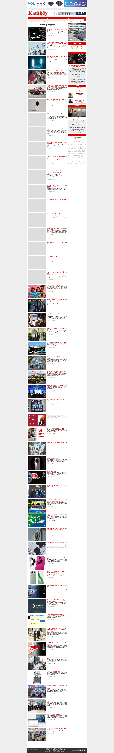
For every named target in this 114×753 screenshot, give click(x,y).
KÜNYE (39, 9)
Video (34, 20)
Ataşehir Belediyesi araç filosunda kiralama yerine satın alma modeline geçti (57, 372)
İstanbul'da (79, 146)
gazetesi (69, 151)
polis (85, 158)
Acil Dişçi (59, 752)
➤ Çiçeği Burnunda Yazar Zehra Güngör (77, 129)
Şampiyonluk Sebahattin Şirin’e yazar (79, 101)
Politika (64, 18)
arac (85, 148)
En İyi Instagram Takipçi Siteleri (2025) (55, 285)
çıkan (76, 161)
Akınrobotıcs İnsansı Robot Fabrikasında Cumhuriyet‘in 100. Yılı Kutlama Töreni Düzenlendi (57, 687)
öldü (73, 158)
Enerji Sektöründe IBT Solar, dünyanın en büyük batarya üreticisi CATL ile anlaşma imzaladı (57, 500)
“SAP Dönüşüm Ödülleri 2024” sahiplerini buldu (57, 385)
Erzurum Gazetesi (77, 140)
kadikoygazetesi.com (47, 749)
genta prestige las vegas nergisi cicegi (50, 751)
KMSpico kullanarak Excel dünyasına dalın (55, 614)
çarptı (74, 148)
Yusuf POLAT (79, 98)
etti (71, 158)
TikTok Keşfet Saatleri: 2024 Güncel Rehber (56, 399)
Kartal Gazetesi (77, 141)
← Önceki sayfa (31, 743)
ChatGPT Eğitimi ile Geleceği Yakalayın (55, 414)
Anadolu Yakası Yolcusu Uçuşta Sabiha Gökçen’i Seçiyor (47, 21)
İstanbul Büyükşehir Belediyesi (76, 144)
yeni (76, 148)
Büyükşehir (43, 18)
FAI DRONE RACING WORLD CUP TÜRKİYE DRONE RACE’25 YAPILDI (57, 186)
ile (69, 158)
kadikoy (79, 163)
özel (73, 165)
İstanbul (80, 153)
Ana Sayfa (50, 750)
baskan (85, 153)
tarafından (84, 146)
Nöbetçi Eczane (47, 9)
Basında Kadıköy (31, 18)
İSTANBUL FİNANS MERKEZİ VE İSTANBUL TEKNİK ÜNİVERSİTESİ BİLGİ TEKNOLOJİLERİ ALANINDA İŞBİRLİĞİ (57, 630)
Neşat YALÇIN (79, 87)
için (79, 148)
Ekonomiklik (77, 138)
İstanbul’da (77, 158)
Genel (56, 18)
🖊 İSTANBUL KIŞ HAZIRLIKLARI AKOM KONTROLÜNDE (77, 75)
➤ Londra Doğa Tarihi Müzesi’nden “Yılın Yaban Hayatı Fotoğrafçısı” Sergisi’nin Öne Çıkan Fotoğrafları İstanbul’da (77, 122)
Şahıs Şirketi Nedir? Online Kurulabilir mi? (55, 256)
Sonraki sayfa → (64, 743)
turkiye (72, 165)
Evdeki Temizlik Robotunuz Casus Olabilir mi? (56, 428)
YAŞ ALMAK (80, 94)
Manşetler (42, 9)
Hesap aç (79, 9)
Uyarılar (45, 20)
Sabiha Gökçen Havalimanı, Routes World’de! (56, 728)
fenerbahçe (78, 155)
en (81, 161)
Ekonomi (52, 18)
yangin (75, 163)
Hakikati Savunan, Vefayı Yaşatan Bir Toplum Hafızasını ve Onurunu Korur (79, 90)
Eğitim (48, 18)
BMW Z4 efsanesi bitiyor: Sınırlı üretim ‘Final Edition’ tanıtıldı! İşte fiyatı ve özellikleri (57, 86)
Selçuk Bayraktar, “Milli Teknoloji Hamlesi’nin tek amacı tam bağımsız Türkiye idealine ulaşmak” (57, 172)
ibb (73, 151)
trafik (69, 144)
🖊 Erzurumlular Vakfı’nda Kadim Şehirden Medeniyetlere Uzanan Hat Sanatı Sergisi (77, 72)
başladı (75, 151)
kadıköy (70, 148)
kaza (74, 146)
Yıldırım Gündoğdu (79, 93)
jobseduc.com (49, 752)
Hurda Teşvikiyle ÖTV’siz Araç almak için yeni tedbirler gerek (77, 66)
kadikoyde (71, 161)
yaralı (69, 165)
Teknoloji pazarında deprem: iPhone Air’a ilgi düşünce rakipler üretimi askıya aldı (57, 57)
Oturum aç (84, 9)
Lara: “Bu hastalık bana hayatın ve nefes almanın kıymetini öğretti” (70, 21)
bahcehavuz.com (56, 752)
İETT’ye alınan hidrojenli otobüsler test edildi (56, 342)
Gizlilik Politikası (30, 9)
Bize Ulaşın (58, 750)
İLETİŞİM (35, 9)
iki (83, 153)
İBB (83, 163)
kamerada (84, 161)
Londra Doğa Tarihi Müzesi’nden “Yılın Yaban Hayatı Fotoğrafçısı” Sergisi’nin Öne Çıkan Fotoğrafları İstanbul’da (77, 119)
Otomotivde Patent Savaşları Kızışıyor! (55, 214)
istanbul (81, 150)
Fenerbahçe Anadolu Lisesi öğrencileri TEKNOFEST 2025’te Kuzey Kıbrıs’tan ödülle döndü (57, 272)
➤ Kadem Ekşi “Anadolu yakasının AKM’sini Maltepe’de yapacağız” (77, 131)
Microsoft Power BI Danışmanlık (53, 714)
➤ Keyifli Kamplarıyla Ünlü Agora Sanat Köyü (77, 125)
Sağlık (68, 18)
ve (79, 160)
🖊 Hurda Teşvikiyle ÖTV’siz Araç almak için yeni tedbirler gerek (77, 69)
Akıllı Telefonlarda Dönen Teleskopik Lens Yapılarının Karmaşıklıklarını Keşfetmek (57, 529)
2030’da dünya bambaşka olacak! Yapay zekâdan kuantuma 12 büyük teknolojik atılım (57, 43)
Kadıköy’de (70, 155)
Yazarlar (29, 20)
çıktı (84, 158)
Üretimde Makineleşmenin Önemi (54, 671)
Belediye (38, 18)
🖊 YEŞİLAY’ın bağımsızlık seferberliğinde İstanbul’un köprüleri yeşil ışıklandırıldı (77, 78)
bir (81, 148)
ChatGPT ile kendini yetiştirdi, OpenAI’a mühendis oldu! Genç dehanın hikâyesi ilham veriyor (57, 29)
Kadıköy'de (72, 153)
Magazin (60, 18)
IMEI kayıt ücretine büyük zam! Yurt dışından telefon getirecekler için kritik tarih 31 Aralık (57, 71)
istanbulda (70, 163)
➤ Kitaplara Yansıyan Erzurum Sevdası (77, 127)
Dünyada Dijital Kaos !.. (51, 471)
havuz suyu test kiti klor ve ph (60, 751)
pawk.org (52, 752)
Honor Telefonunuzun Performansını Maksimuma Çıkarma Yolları (57, 457)
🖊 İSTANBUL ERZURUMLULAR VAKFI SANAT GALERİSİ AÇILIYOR (77, 82)
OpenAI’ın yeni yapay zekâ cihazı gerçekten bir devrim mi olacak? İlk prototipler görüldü (57, 100)
